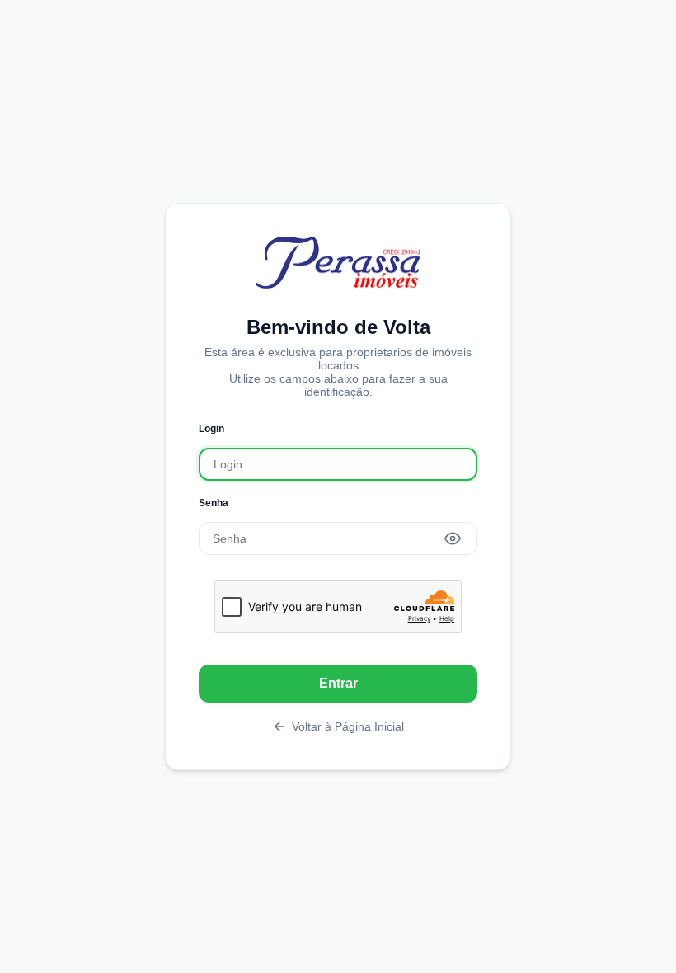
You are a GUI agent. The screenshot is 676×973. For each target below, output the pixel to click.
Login (211, 429)
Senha (213, 503)
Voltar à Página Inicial (348, 726)
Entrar (338, 683)
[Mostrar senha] (452, 538)
